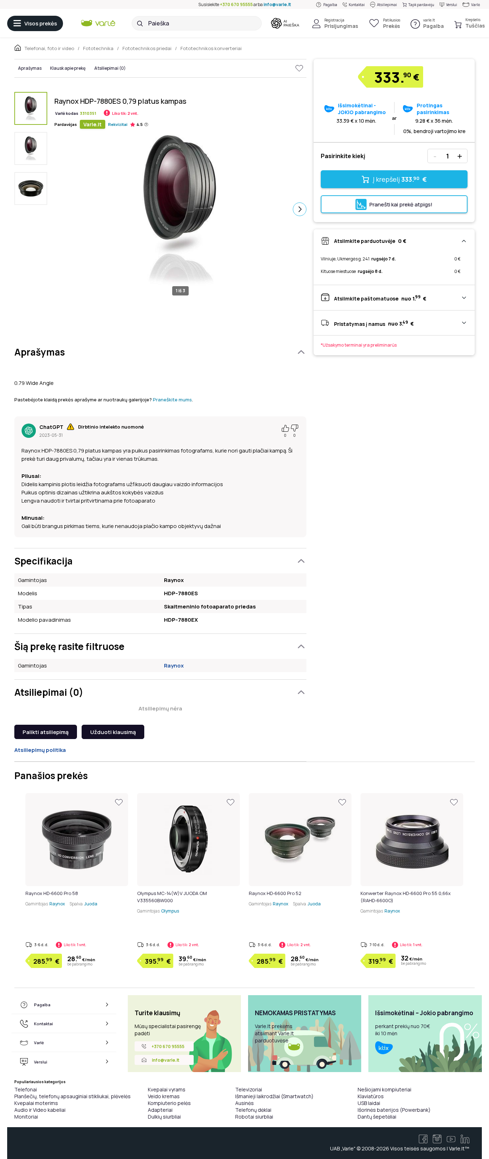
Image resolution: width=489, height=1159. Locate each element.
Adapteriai (160, 1109)
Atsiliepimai (387, 4)
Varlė (475, 4)
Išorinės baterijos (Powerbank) (394, 1109)
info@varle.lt (277, 4)
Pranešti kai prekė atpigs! (400, 204)
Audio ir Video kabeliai (40, 1109)
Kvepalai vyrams (166, 1089)
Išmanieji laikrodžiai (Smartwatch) (274, 1096)
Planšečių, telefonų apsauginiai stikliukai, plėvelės (72, 1096)
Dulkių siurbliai (164, 1116)
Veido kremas (164, 1096)
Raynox (174, 665)
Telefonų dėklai (253, 1109)
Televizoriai (248, 1089)
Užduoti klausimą (113, 732)
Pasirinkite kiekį (343, 156)
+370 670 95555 (236, 4)
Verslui (451, 4)
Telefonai (25, 1089)
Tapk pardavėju (421, 4)
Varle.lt (92, 124)
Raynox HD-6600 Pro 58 (51, 893)
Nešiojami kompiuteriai (384, 1089)
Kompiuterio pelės (169, 1103)
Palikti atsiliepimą (46, 732)
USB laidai (369, 1103)
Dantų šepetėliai (377, 1116)
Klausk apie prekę (68, 68)
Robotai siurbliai (254, 1116)
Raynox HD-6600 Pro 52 (275, 893)
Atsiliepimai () (110, 68)
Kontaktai (357, 4)
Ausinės (244, 1103)
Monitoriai (26, 1116)
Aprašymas (30, 68)
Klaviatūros (371, 1096)
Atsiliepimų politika (40, 750)
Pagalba (330, 4)
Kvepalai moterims (36, 1103)
